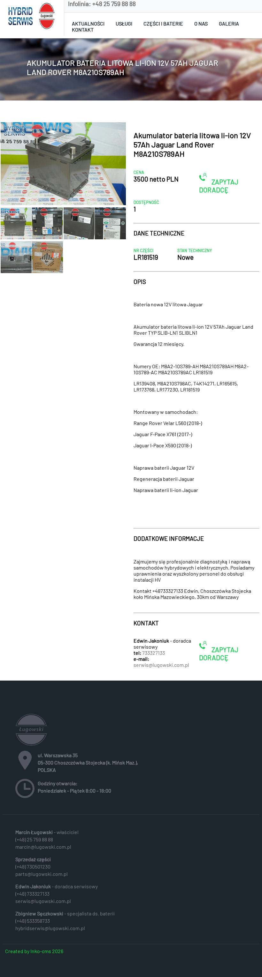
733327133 (153, 653)
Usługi (124, 23)
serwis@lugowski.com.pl (161, 665)
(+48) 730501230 (32, 866)
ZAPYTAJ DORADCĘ (218, 186)
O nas (201, 23)
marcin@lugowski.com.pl (43, 847)
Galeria (229, 23)
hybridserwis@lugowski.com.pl (50, 928)
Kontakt (83, 29)
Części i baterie (163, 23)
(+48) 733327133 (32, 894)
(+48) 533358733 (32, 921)
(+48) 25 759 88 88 (34, 839)
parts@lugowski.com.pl (41, 874)
